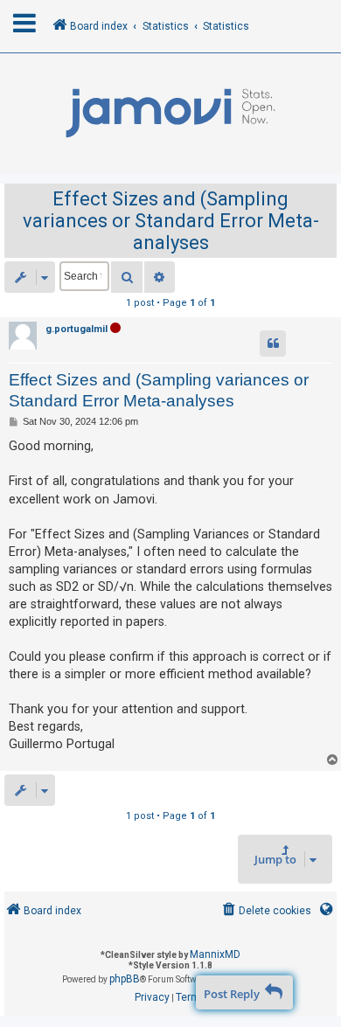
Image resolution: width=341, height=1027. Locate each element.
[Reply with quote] (273, 343)
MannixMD (215, 954)
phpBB (124, 979)
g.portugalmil (76, 329)
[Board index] (170, 114)
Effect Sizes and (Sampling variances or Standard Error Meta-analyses (171, 220)
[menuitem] (265, 911)
